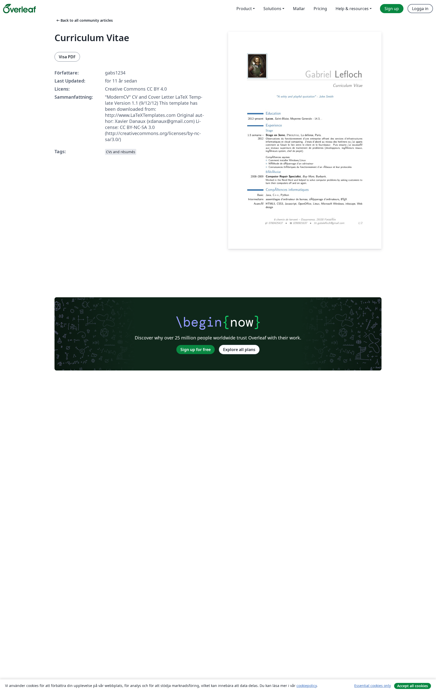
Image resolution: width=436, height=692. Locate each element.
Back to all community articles (84, 20)
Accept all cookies (412, 685)
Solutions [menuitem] (272, 8)
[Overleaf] (19, 8)
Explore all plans (239, 349)
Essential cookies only (372, 685)
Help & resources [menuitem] (352, 8)
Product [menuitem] (244, 8)
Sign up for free (195, 349)
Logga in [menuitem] (420, 8)
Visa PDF (67, 57)
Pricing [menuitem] (320, 8)
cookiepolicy (306, 685)
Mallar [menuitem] (299, 8)
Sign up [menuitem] (392, 8)
